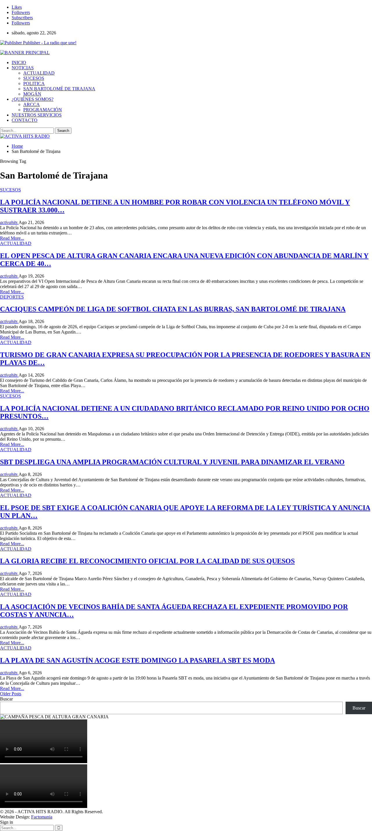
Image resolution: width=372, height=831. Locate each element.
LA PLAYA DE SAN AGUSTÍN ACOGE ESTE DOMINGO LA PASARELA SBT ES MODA (137, 660)
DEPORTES (12, 296)
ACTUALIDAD (39, 72)
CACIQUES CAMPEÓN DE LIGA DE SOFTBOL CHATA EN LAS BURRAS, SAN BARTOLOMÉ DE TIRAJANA (173, 309)
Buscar (6, 698)
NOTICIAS (23, 67)
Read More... (12, 238)
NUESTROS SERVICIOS (37, 114)
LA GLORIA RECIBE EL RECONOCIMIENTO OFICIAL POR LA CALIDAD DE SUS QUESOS (147, 561)
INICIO (19, 62)
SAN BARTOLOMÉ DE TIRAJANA (59, 88)
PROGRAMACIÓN (42, 109)
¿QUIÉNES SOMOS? (32, 99)
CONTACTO (24, 120)
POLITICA (34, 83)
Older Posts (10, 693)
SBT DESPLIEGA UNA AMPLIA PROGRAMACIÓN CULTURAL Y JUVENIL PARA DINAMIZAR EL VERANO (172, 462)
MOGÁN (32, 93)
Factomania (41, 816)
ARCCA (31, 104)
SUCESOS (33, 78)
